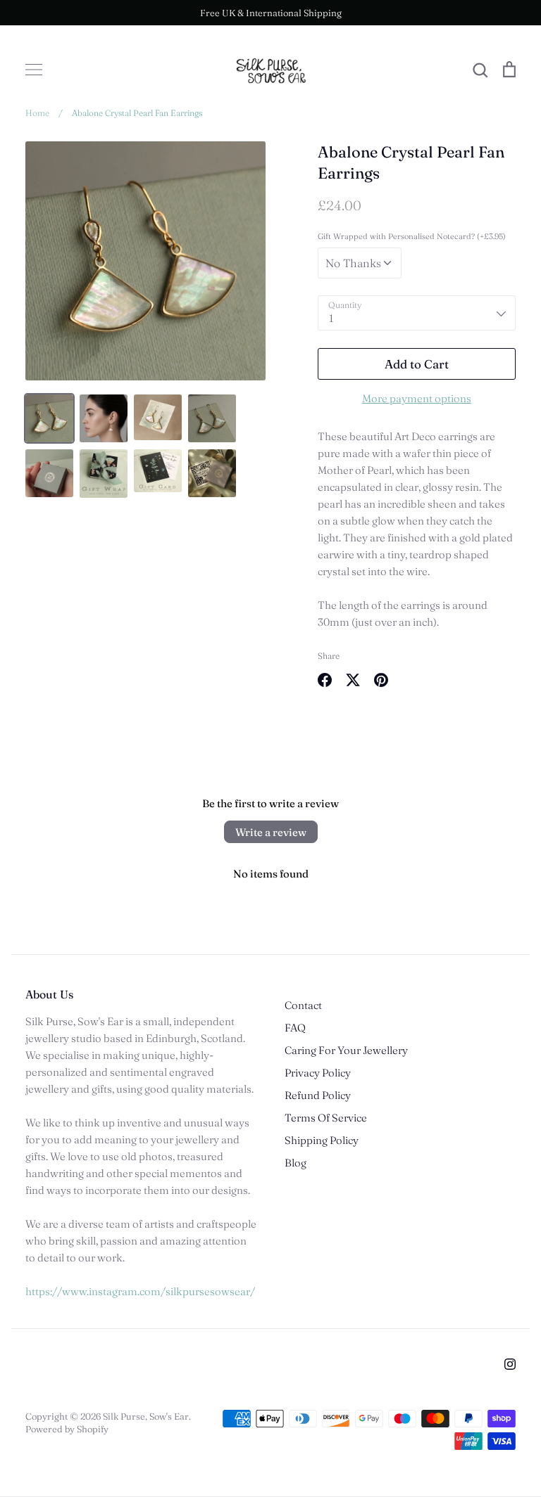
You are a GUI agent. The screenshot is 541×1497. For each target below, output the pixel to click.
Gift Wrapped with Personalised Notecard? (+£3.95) (412, 236)
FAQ (295, 1027)
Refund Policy (318, 1095)
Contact (303, 1005)
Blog (295, 1162)
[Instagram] (510, 1364)
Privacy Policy (318, 1072)
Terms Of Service (326, 1117)
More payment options (416, 398)
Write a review (270, 832)
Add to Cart (417, 363)
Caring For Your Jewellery (346, 1050)
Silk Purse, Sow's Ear (146, 1416)
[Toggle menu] (33, 69)
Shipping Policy (322, 1140)
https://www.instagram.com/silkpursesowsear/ (140, 1291)
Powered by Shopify (66, 1428)
